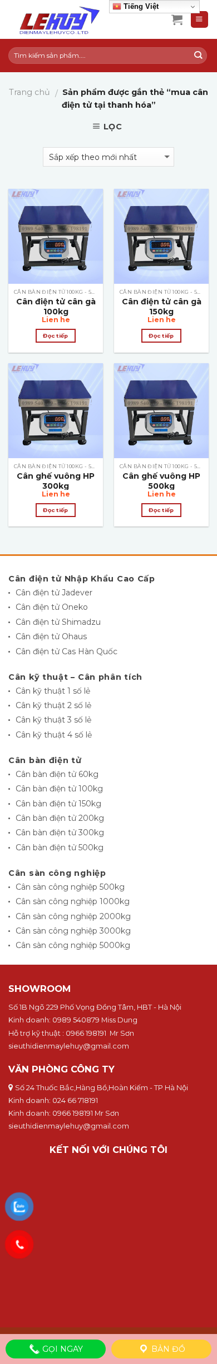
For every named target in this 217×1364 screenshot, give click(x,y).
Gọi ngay (61, 1349)
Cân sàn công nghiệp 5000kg (73, 945)
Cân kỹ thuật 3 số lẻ (53, 720)
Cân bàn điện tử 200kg (60, 818)
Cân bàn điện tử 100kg (59, 789)
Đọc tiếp (55, 336)
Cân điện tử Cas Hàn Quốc (66, 651)
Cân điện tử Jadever (54, 593)
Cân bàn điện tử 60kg (57, 774)
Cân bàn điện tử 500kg (59, 847)
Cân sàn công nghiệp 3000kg (73, 931)
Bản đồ (167, 1349)
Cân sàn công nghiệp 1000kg (73, 901)
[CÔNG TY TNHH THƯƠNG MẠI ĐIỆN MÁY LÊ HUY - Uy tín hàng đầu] (81, 19)
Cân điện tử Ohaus (51, 636)
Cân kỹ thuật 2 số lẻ (53, 705)
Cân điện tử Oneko (52, 607)
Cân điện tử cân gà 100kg (56, 307)
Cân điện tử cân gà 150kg (161, 307)
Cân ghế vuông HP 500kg (161, 481)
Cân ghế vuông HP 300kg (56, 481)
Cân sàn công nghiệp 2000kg (73, 916)
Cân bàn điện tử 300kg (60, 833)
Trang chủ (29, 92)
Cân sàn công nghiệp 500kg (70, 887)
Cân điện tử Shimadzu (58, 622)
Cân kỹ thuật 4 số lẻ (54, 735)
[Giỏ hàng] (177, 19)
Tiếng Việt (140, 6)
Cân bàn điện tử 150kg (58, 804)
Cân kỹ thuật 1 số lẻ (53, 691)
